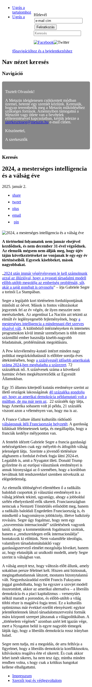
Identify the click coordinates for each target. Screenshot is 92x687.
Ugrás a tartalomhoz (21, 9)
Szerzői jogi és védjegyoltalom (37, 680)
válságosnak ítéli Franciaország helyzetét (34, 424)
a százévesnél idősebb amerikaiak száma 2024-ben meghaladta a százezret (46, 362)
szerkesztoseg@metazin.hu (27, 122)
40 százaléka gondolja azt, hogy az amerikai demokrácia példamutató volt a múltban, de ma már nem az (44, 397)
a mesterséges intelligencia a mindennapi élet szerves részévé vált (43, 324)
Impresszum (22, 676)
